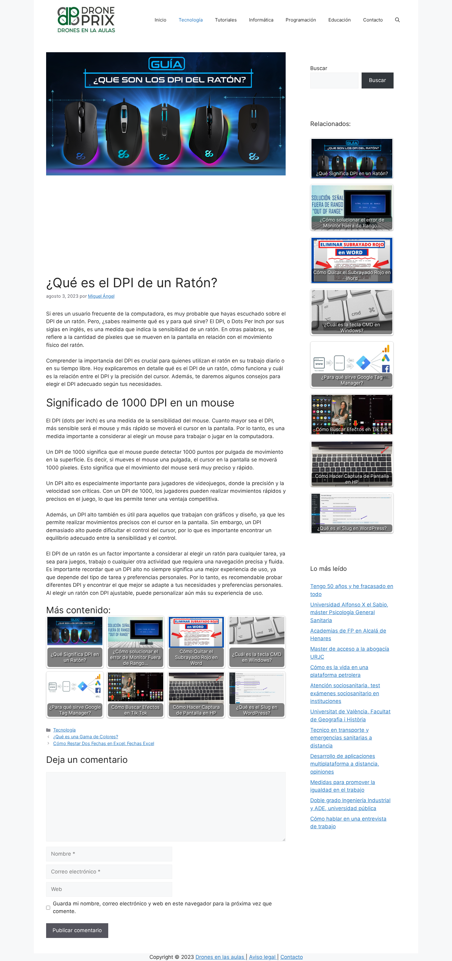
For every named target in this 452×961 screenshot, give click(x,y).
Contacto (373, 20)
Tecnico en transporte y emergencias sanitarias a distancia (341, 738)
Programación (301, 20)
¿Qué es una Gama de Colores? (85, 736)
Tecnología (191, 20)
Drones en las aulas (221, 957)
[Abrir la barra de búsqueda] (397, 20)
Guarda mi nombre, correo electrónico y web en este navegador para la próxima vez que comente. (162, 907)
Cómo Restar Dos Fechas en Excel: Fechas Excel (103, 743)
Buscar (318, 68)
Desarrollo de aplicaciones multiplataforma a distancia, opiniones (344, 764)
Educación (339, 20)
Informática (261, 20)
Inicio (160, 20)
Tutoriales (226, 20)
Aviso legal (263, 957)
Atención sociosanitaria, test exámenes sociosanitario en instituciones (345, 693)
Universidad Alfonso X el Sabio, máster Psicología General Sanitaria (349, 612)
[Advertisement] (166, 229)
